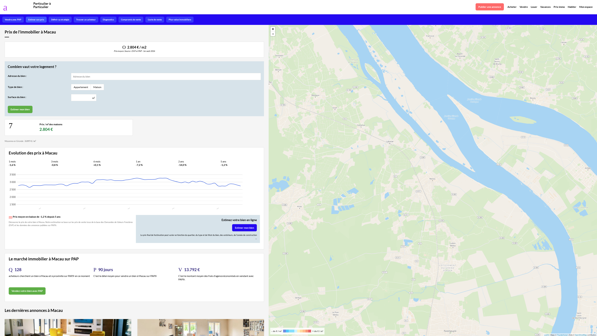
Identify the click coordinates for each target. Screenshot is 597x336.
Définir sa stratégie (60, 19)
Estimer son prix (36, 19)
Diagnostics (108, 19)
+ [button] (273, 29)
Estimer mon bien (244, 227)
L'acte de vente (155, 19)
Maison (97, 87)
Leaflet (546, 335)
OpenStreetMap (581, 335)
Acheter (512, 6)
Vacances (545, 6)
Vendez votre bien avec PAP (27, 290)
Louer (534, 6)
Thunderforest (562, 335)
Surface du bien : (17, 97)
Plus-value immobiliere (180, 19)
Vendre (524, 6)
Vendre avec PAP (13, 19)
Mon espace (586, 6)
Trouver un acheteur (86, 19)
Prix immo (559, 6)
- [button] (273, 34)
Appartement (81, 87)
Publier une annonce (489, 6)
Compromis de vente (131, 19)
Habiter (572, 6)
